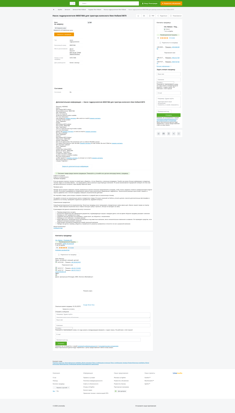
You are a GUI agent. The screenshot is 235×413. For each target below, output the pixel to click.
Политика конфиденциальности (92, 380)
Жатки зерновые (87, 362)
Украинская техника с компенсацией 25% (95, 393)
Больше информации (163, 66)
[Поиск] (81, 3)
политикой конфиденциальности (87, 346)
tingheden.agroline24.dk (62, 250)
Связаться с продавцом (64, 34)
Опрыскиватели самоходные (90, 364)
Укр (54, 391)
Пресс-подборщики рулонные (101, 362)
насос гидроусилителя (74, 40)
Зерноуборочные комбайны (73, 362)
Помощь (55, 380)
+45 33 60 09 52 (76, 262)
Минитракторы (64, 364)
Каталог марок (87, 390)
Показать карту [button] (87, 291)
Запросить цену (61, 28)
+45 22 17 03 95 (76, 268)
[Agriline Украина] (60, 3)
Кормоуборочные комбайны (136, 362)
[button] (138, 15)
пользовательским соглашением (108, 346)
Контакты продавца (58, 384)
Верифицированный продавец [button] (67, 242)
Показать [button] (68, 262)
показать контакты (70, 118)
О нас (54, 377)
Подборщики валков (75, 364)
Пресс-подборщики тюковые (119, 362)
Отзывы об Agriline (88, 387)
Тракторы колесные (59, 362)
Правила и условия (89, 377)
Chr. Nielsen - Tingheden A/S (63, 240)
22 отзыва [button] (71, 247)
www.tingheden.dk (60, 271)
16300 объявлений (68, 243)
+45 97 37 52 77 (76, 270)
